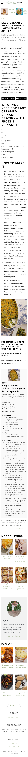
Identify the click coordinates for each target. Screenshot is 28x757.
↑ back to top (14, 706)
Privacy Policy (14, 717)
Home (3, 18)
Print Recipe (22, 98)
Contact (14, 743)
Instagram (19, 528)
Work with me (14, 746)
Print (5, 383)
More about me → (14, 636)
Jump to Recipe (9, 98)
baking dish (20, 266)
